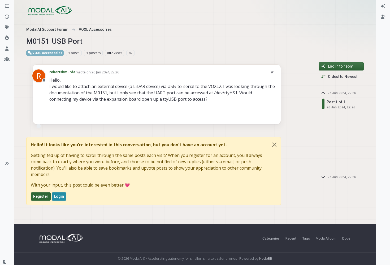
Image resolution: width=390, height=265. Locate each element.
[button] (7, 163)
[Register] (383, 17)
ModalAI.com (326, 238)
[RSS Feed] (130, 53)
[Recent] (7, 17)
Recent (290, 238)
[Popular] (7, 38)
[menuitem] (383, 6)
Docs (346, 238)
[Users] (7, 49)
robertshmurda (62, 72)
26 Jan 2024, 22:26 (105, 72)
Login (59, 196)
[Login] (383, 6)
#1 (273, 72)
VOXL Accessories (47, 53)
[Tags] (7, 27)
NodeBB (265, 258)
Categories (271, 238)
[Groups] (7, 59)
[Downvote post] (270, 113)
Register (40, 196)
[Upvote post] (252, 113)
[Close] (274, 144)
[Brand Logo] (50, 10)
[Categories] (7, 6)
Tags (306, 238)
